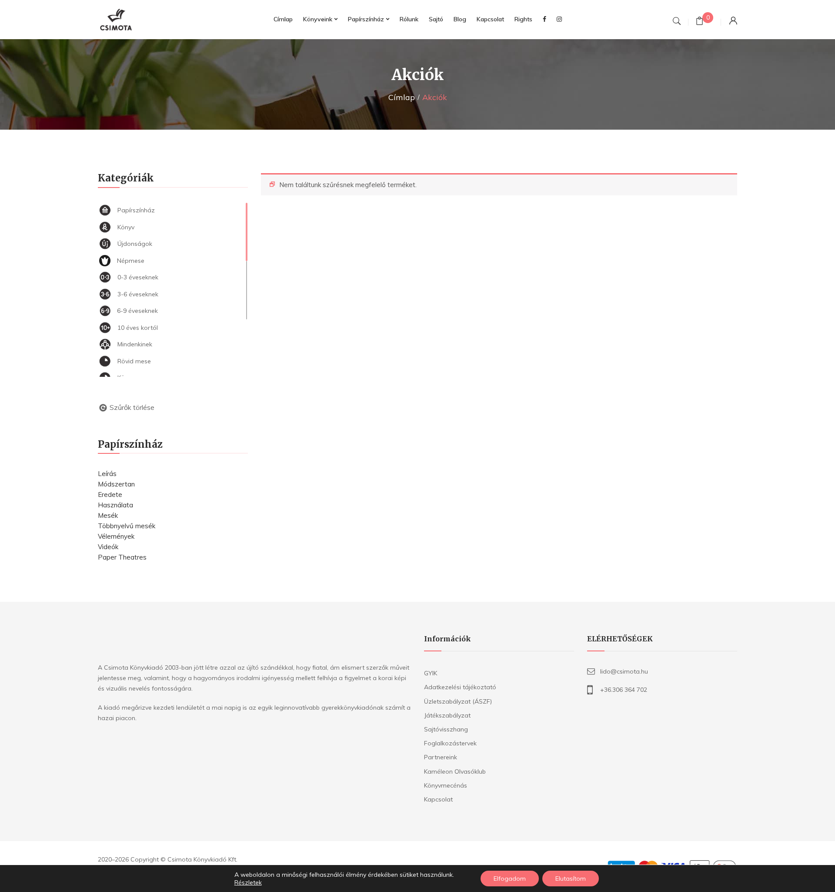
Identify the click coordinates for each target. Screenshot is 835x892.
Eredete (110, 494)
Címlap (401, 97)
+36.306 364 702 (623, 690)
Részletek (248, 882)
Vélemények (116, 536)
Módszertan (116, 484)
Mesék (108, 515)
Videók (108, 547)
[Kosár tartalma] (699, 22)
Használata (115, 505)
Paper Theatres (122, 557)
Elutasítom (570, 878)
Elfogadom (510, 878)
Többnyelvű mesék (126, 526)
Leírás (107, 473)
